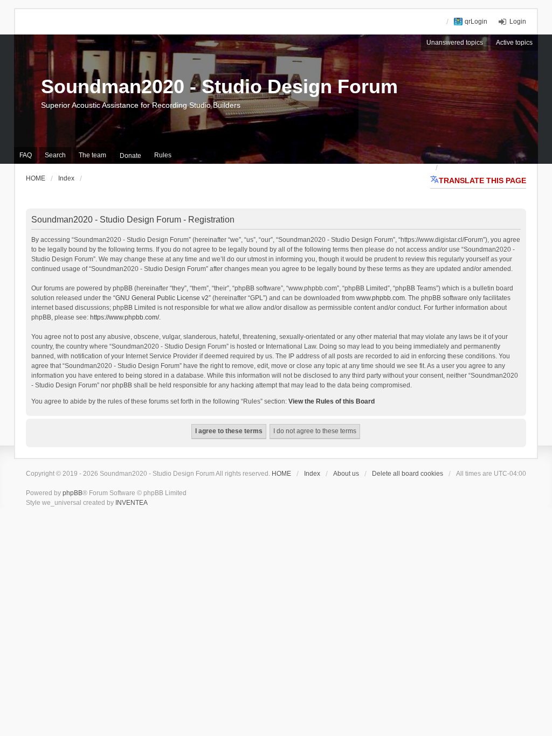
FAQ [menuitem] (25, 155)
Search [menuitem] (55, 155)
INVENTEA (131, 502)
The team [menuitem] (92, 155)
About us (346, 473)
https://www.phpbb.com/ (124, 317)
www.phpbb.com (380, 298)
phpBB (72, 493)
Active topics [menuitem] (514, 42)
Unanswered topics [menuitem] (454, 42)
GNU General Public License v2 (162, 298)
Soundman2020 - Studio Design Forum (219, 86)
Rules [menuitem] (162, 155)
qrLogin (476, 21)
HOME (281, 473)
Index (312, 473)
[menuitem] (130, 156)
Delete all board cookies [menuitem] (407, 473)
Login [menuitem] (517, 21)
